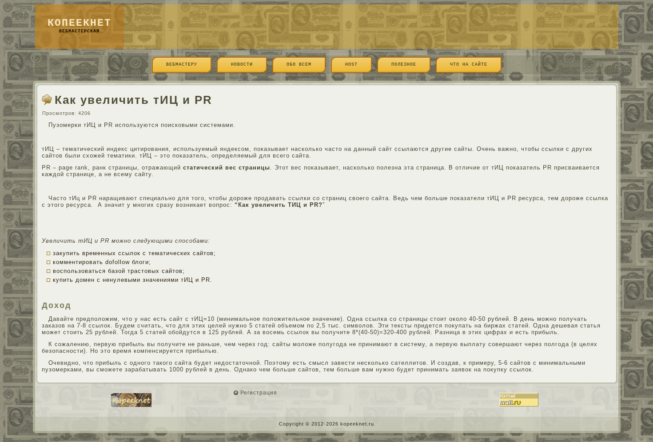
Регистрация (258, 393)
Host (351, 64)
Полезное (403, 64)
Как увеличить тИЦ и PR (133, 100)
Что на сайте (468, 64)
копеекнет (79, 23)
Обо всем (299, 64)
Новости (242, 64)
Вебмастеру (181, 64)
